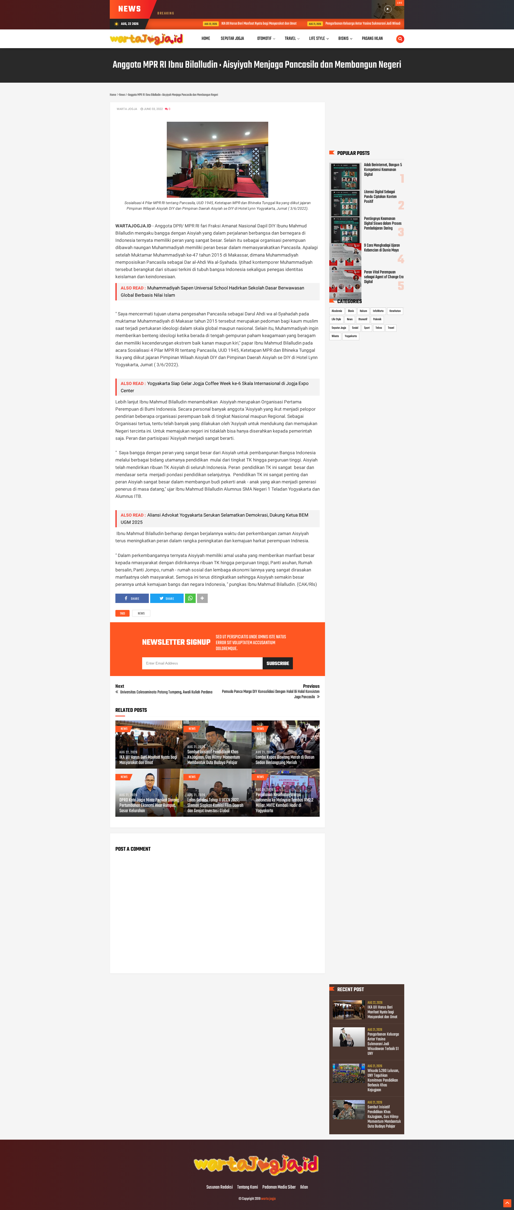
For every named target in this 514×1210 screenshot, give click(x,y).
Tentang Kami (247, 1187)
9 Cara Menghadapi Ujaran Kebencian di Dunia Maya (382, 248)
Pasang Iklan (372, 38)
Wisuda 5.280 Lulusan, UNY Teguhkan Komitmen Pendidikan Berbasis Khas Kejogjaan (383, 1080)
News (141, 613)
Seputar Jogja (339, 328)
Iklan (304, 1187)
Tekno (379, 328)
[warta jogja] (257, 1176)
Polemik (377, 319)
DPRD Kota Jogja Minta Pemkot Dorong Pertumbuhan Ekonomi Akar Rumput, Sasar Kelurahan (149, 806)
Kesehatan (395, 311)
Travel (391, 328)
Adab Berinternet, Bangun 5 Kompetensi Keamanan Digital (383, 170)
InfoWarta (378, 311)
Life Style (336, 319)
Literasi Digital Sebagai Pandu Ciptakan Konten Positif (380, 197)
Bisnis (351, 311)
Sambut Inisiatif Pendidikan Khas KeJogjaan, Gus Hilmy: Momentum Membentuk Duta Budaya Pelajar (213, 758)
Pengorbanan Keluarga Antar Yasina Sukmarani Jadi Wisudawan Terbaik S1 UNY (348, 24)
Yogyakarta (351, 336)
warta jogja (268, 1199)
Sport (367, 328)
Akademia (337, 311)
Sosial (355, 328)
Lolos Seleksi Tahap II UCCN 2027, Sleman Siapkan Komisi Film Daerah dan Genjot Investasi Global (215, 806)
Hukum (363, 311)
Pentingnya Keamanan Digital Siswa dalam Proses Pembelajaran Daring (383, 223)
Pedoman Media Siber (279, 1187)
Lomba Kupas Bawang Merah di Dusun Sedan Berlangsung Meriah (285, 760)
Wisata (335, 336)
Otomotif (362, 319)
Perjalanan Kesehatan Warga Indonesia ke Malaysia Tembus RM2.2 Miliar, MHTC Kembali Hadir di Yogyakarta (284, 803)
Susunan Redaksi (219, 1187)
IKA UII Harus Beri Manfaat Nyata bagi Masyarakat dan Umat (231, 24)
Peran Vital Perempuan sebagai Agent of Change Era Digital (383, 277)
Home (206, 38)
